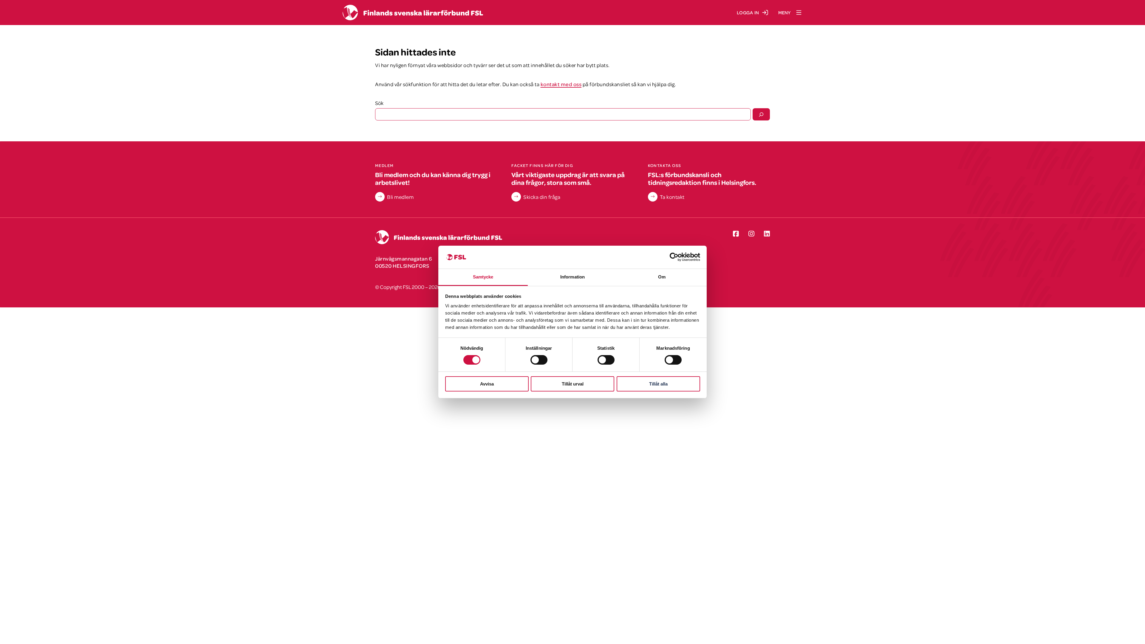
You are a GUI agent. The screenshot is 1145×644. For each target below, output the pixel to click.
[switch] (538, 360)
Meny (784, 13)
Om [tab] (662, 276)
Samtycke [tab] (483, 276)
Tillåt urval (573, 383)
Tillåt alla (658, 383)
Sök (379, 103)
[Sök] (761, 114)
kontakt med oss (561, 84)
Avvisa (487, 383)
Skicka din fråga (541, 196)
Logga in (748, 13)
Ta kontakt (672, 196)
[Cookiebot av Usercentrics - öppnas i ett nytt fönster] (674, 257)
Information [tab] (572, 276)
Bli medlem (400, 196)
